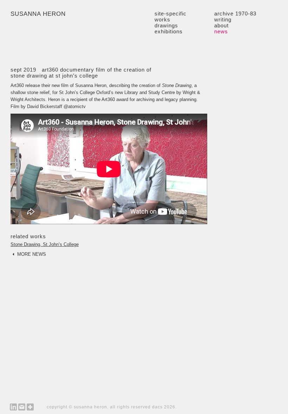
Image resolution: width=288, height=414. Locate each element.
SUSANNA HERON (38, 14)
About (221, 25)
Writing (222, 19)
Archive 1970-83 (235, 13)
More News (31, 254)
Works (162, 19)
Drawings (166, 25)
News (221, 31)
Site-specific (170, 13)
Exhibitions (169, 31)
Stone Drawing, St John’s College (45, 244)
